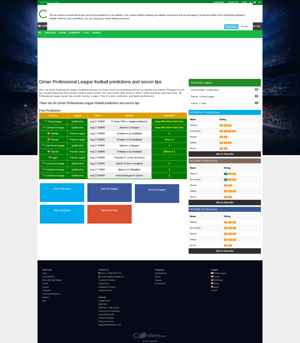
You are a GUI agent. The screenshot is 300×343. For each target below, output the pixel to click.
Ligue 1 (216, 287)
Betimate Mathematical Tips (109, 325)
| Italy (85, 32)
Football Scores (104, 301)
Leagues (45, 287)
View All (214, 290)
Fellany (193, 142)
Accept (244, 26)
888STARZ (103, 304)
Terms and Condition (106, 280)
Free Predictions (48, 277)
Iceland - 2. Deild (198, 103)
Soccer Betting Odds (106, 314)
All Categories (160, 283)
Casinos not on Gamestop (108, 311)
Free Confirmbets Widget (51, 280)
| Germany (74, 32)
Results (45, 283)
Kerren (193, 148)
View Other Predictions (51, 294)
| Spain (62, 32)
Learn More (231, 26)
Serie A (216, 283)
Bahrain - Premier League (203, 96)
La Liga (216, 277)
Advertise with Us (105, 290)
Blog (44, 301)
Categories (46, 290)
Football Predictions (106, 318)
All (40, 32)
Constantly (195, 131)
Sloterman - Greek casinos (108, 308)
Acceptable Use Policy (106, 287)
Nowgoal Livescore (105, 321)
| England (50, 32)
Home (44, 26)
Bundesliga (218, 280)
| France (96, 32)
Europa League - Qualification (205, 90)
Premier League (219, 273)
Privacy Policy (103, 283)
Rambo (193, 137)
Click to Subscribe (224, 154)
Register (45, 297)
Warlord (193, 125)
